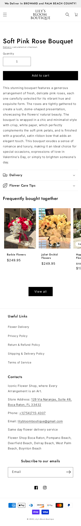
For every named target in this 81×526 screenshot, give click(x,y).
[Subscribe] (68, 472)
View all (40, 291)
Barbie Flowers (16, 254)
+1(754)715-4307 (32, 413)
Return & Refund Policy (24, 344)
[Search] (67, 14)
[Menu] (5, 14)
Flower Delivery (18, 326)
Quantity (8, 53)
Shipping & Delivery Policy (26, 353)
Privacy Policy (18, 335)
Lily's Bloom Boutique (44, 519)
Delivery (7, 47)
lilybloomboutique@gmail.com (40, 421)
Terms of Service (19, 362)
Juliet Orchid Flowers (49, 256)
